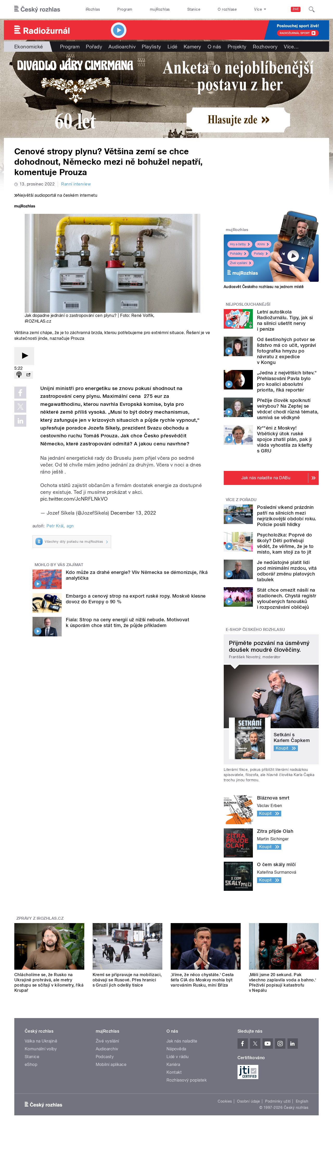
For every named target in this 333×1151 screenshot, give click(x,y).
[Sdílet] (28, 375)
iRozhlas (93, 9)
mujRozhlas (160, 9)
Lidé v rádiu (177, 1056)
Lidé (172, 46)
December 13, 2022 (133, 513)
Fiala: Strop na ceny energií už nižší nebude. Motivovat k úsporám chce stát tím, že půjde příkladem (127, 622)
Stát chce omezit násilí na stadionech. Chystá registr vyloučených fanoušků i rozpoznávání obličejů (286, 598)
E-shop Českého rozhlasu (255, 629)
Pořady (94, 46)
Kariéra (173, 1064)
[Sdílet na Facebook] (20, 393)
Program (124, 9)
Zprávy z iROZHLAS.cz (40, 918)
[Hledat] (312, 9)
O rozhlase (227, 9)
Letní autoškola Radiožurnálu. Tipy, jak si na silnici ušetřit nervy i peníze (285, 320)
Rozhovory (265, 46)
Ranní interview (76, 184)
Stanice (193, 9)
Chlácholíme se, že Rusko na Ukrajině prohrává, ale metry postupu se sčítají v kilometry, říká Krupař (49, 982)
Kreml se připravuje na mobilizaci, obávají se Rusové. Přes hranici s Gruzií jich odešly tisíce (127, 980)
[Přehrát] (24, 356)
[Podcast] (19, 375)
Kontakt (174, 1072)
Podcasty (105, 1056)
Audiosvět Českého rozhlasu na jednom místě (264, 287)
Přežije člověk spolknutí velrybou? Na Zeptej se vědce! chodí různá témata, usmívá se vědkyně (287, 409)
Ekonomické (28, 46)
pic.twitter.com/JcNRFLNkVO (74, 499)
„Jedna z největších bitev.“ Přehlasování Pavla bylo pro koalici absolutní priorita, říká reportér (287, 381)
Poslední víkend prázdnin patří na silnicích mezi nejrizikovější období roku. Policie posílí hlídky (286, 515)
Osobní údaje (248, 1101)
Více (291, 46)
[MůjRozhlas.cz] (24, 206)
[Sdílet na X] (20, 407)
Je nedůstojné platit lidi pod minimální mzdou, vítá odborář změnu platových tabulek (287, 571)
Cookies (225, 1101)
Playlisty (151, 46)
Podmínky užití (278, 1101)
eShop (31, 1064)
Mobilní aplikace (111, 1064)
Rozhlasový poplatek (186, 1080)
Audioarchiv (122, 46)
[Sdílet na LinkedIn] (20, 421)
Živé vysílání (238, 263)
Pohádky (236, 253)
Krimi (261, 244)
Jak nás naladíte (181, 1041)
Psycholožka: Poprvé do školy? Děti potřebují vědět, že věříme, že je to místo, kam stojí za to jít (285, 543)
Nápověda (176, 1048)
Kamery (192, 46)
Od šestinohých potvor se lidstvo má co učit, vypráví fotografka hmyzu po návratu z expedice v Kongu (286, 351)
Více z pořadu (241, 499)
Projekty (237, 46)
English (302, 1101)
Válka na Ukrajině (41, 1041)
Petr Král (55, 525)
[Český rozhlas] (37, 9)
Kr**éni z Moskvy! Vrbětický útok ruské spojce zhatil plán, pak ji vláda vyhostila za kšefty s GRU (284, 439)
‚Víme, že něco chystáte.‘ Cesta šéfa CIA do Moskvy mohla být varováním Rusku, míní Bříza (202, 980)
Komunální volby (41, 1048)
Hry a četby (238, 244)
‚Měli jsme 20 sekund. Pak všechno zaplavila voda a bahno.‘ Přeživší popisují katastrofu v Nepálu (282, 982)
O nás (214, 46)
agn (70, 525)
